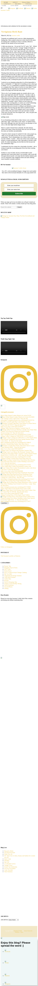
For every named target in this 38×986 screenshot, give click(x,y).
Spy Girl (6, 862)
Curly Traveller (8, 870)
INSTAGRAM (27, 5)
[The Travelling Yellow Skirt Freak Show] (1, 658)
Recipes (6, 580)
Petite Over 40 (8, 854)
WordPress (17, 932)
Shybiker (6, 860)
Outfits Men (7, 579)
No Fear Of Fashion (9, 868)
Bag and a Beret (8, 851)
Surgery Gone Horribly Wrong (12, 583)
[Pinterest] (27, 8)
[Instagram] (12, 8)
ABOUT (15, 2)
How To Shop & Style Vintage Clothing (15, 572)
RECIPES (18, 4)
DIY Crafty (7, 569)
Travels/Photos (8, 587)
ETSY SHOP (14, 5)
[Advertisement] (15, 631)
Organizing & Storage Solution (13, 575)
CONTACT (7, 4)
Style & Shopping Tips (10, 582)
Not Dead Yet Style (9, 852)
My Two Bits (8, 574)
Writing (6, 588)
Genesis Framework (28, 930)
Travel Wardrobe (9, 585)
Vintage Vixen (8, 865)
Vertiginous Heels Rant (11, 32)
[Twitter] (34, 8)
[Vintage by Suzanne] (19, 217)
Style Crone (7, 859)
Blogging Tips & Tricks (10, 567)
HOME (6, 2)
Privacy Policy (26, 2)
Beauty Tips (7, 566)
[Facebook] (20, 8)
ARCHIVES (4, 920)
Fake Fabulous (8, 871)
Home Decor (7, 571)
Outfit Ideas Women (9, 577)
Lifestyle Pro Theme (18, 930)
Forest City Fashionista (10, 867)
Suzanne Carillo (5, 10)
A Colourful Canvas (9, 863)
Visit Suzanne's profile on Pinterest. (10, 556)
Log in (21, 932)
